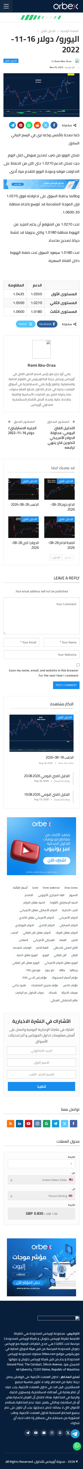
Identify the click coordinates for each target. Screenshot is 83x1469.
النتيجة (71, 1205)
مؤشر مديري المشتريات (44, 985)
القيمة (71, 1157)
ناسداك (53, 992)
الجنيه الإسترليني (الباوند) (64, 902)
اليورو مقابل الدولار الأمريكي (61, 962)
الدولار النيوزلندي (24, 925)
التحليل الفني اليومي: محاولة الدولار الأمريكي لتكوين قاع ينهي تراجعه (61, 438)
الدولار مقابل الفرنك (67, 932)
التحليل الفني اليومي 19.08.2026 (47, 794)
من (73, 1173)
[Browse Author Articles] (41, 349)
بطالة (62, 970)
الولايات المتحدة (22, 947)
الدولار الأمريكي (68, 917)
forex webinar (51, 887)
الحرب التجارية (70, 910)
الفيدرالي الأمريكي (44, 940)
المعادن (23, 940)
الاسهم (73, 895)
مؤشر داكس (70, 985)
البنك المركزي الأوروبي (51, 895)
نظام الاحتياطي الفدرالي (64, 1000)
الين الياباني (60, 955)
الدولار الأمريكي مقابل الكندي (36, 917)
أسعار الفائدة (20, 887)
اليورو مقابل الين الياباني (25, 962)
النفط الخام (42, 947)
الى (73, 1189)
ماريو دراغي (19, 985)
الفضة (62, 940)
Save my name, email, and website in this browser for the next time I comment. (43, 673)
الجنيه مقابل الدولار (34, 902)
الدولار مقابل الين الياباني (37, 932)
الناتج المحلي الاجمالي (65, 947)
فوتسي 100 (33, 970)
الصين (74, 940)
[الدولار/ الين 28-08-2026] (23, 527)
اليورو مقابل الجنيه (27, 955)
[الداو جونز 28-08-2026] (59, 489)
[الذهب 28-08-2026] (23, 489)
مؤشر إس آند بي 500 (34, 977)
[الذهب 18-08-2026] (41, 733)
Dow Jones (71, 887)
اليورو (45, 955)
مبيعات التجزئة (70, 992)
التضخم (29, 895)
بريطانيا (74, 970)
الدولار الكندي (47, 925)
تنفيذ (41, 1086)
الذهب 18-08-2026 (60, 757)
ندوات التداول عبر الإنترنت (29, 992)
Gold (35, 887)
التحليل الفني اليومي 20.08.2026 (47, 776)
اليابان (74, 955)
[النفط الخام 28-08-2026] (59, 527)
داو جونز (49, 970)
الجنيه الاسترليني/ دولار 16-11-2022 (22, 430)
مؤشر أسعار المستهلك (65, 977)
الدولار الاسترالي (68, 925)
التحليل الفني (11, 61)
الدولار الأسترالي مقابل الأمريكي (38, 910)
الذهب (14, 932)
